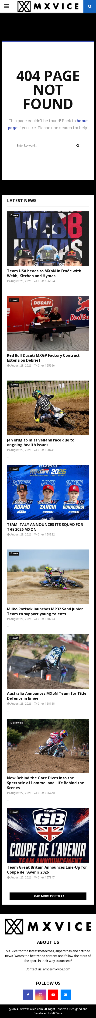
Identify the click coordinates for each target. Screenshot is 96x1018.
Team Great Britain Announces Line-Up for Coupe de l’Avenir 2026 (47, 870)
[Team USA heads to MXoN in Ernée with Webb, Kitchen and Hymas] (48, 238)
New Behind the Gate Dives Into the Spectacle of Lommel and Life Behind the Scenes (45, 782)
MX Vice (56, 1013)
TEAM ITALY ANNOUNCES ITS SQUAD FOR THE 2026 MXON (45, 527)
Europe (14, 215)
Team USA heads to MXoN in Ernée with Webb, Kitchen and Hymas (44, 273)
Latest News (21, 200)
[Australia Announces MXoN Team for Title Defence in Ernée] (48, 661)
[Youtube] (53, 995)
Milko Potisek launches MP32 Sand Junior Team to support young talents (45, 611)
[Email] (66, 995)
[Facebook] (28, 995)
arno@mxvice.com (56, 969)
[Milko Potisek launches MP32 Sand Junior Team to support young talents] (48, 576)
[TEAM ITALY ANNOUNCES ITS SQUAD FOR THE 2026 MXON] (48, 492)
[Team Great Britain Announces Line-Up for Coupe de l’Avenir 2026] (48, 835)
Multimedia (16, 722)
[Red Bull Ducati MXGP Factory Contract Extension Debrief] (48, 323)
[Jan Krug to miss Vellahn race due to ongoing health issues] (48, 408)
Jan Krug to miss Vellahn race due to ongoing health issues (40, 442)
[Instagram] (40, 995)
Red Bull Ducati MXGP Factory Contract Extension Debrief (43, 358)
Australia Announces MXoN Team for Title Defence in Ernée (46, 696)
